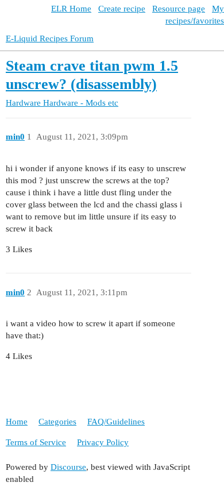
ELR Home (71, 8)
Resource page (178, 8)
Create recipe (121, 8)
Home (17, 421)
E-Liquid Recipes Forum (50, 38)
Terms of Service (36, 442)
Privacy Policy (103, 442)
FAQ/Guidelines (116, 421)
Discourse (68, 467)
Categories (57, 421)
